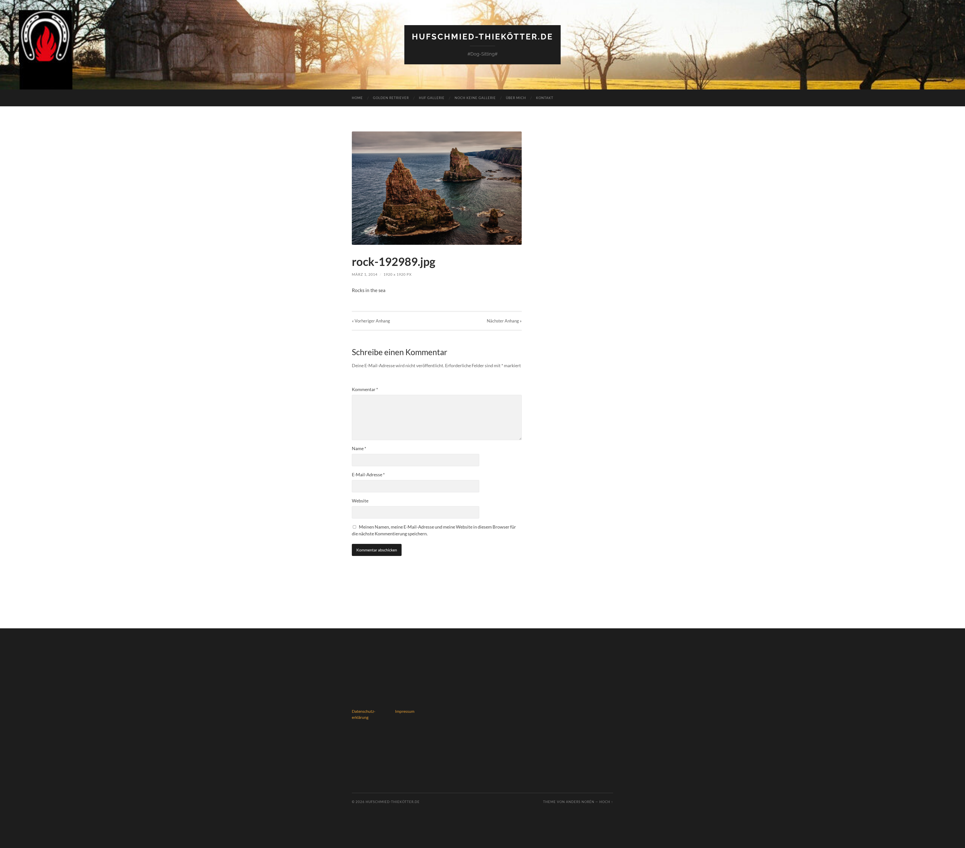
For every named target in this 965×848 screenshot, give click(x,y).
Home (357, 98)
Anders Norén (580, 802)
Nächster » (504, 320)
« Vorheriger (371, 320)
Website (360, 500)
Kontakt (544, 98)
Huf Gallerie (432, 98)
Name (359, 448)
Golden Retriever (391, 98)
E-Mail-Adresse (368, 474)
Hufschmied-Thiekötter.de (482, 36)
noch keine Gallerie (475, 98)
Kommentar (365, 389)
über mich (516, 98)
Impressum (404, 711)
